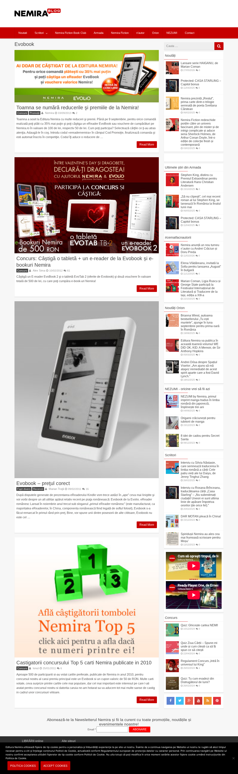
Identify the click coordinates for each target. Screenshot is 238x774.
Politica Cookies (23, 765)
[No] (233, 758)
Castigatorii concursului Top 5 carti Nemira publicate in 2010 (84, 662)
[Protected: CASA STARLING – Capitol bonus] (172, 91)
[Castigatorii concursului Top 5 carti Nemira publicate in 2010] (87, 597)
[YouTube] (198, 701)
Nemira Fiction (120, 32)
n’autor (140, 32)
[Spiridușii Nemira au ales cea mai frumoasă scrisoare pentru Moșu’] (172, 544)
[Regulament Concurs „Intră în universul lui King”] (172, 671)
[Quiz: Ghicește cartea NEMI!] (172, 635)
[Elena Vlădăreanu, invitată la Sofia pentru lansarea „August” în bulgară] (172, 273)
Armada (98, 32)
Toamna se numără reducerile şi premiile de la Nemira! (77, 107)
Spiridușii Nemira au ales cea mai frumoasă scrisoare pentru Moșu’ (201, 537)
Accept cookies (55, 765)
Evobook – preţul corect (43, 483)
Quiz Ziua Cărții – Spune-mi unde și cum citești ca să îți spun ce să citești (199, 646)
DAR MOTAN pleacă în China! (201, 516)
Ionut (36, 668)
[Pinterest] (217, 701)
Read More (146, 144)
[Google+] (189, 701)
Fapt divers (23, 488)
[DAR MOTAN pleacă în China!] (172, 526)
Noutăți (170, 55)
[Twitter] (180, 701)
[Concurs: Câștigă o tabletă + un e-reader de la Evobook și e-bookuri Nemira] (87, 205)
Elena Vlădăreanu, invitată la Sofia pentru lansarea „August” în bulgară (201, 266)
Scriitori (39, 32)
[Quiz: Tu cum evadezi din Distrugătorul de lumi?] (172, 688)
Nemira (49, 112)
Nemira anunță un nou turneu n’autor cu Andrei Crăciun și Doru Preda (200, 248)
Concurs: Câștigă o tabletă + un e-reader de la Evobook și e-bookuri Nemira (84, 262)
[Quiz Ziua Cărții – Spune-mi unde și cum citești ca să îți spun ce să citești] (172, 653)
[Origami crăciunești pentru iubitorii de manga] (172, 428)
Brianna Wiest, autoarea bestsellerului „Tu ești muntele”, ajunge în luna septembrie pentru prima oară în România (200, 322)
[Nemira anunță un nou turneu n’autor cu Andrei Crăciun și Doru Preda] (172, 255)
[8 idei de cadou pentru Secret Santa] (172, 445)
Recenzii (38, 488)
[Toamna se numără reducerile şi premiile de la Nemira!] (87, 76)
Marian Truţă (56, 488)
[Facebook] (170, 701)
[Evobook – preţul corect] (87, 389)
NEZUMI (171, 32)
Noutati (22, 32)
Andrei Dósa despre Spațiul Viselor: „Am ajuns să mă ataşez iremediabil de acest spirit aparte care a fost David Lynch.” (200, 369)
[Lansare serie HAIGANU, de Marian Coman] (172, 73)
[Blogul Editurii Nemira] (38, 20)
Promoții (34, 113)
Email (92, 729)
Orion (155, 32)
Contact (189, 32)
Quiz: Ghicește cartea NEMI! (199, 625)
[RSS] (208, 701)
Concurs (22, 113)
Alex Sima (39, 270)
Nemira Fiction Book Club (70, 32)
